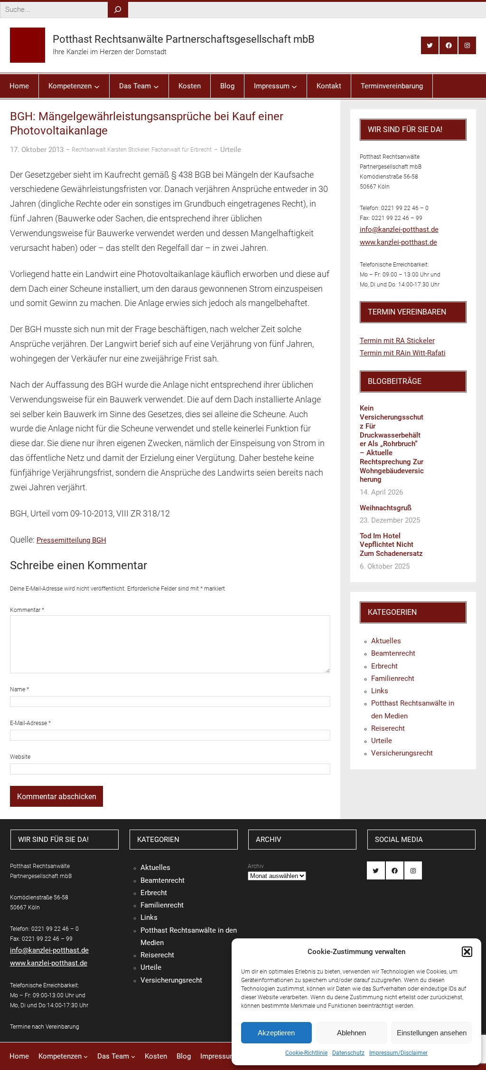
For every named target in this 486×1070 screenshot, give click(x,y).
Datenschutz (348, 1053)
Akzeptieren (276, 1033)
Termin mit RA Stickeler (397, 340)
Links (379, 691)
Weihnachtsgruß (385, 508)
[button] (467, 951)
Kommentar (27, 610)
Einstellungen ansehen (432, 1033)
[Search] (118, 10)
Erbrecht (384, 666)
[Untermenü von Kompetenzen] (97, 86)
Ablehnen (351, 1033)
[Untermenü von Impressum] (294, 86)
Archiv (256, 866)
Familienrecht (392, 678)
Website (20, 757)
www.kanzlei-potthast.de (398, 242)
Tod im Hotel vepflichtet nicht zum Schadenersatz (391, 545)
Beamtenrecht (393, 653)
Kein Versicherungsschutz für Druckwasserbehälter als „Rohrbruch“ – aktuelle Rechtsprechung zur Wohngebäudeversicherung (392, 444)
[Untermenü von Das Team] (156, 86)
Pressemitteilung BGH (71, 540)
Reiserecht (388, 728)
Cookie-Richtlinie (306, 1053)
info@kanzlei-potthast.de (399, 229)
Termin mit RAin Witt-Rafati (403, 353)
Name (19, 689)
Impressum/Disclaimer (398, 1053)
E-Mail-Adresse (30, 723)
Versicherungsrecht (402, 753)
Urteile (230, 149)
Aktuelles (386, 641)
